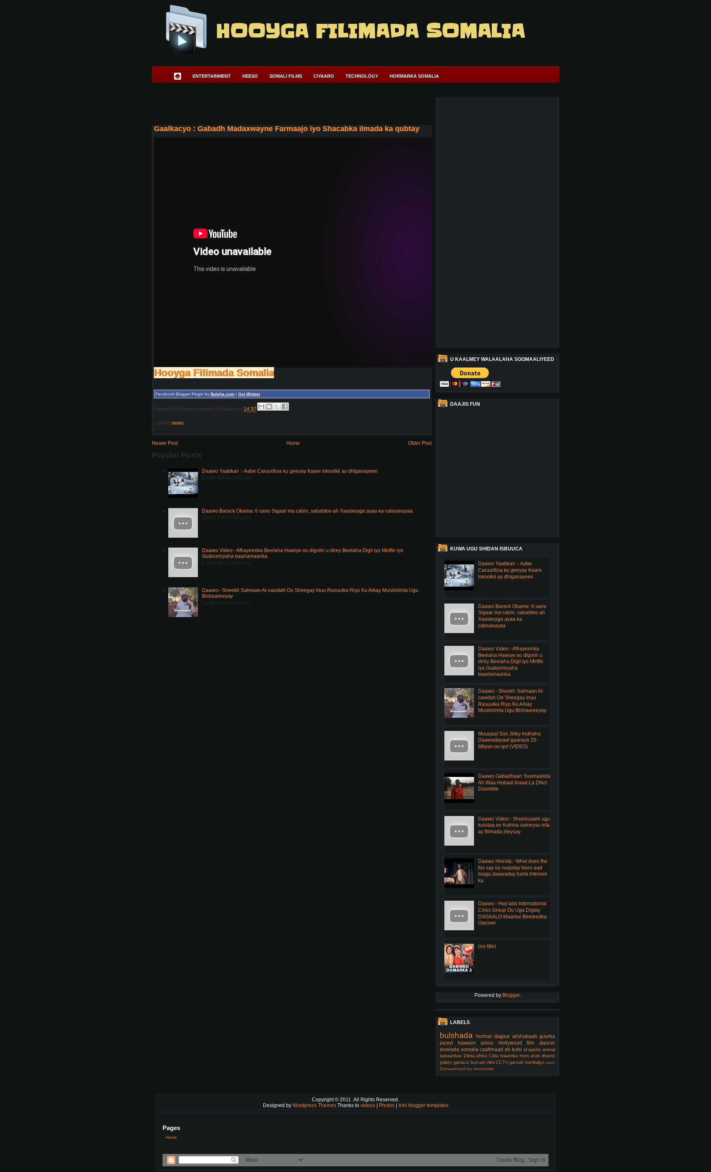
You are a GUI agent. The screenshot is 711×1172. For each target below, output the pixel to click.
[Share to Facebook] (285, 406)
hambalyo (534, 1062)
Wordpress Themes (315, 1105)
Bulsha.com (223, 394)
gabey (446, 1062)
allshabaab (524, 1036)
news (178, 423)
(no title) (487, 946)
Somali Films (286, 76)
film (530, 1043)
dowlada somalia (459, 1049)
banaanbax (451, 1055)
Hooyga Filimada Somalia (370, 31)
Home (293, 443)
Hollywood (510, 1043)
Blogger (511, 995)
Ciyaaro (324, 76)
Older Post (420, 443)
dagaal (502, 1036)
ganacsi (461, 1062)
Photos (387, 1105)
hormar (484, 1036)
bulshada (456, 1035)
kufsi (517, 1049)
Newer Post (165, 443)
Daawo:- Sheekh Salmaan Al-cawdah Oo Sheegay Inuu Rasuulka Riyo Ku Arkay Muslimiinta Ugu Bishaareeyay (512, 700)
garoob (516, 1062)
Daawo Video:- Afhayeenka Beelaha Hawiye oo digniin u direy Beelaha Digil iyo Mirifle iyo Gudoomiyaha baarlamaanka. (511, 661)
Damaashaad (452, 1068)
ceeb (550, 1062)
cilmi (490, 1062)
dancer (547, 1043)
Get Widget (249, 394)
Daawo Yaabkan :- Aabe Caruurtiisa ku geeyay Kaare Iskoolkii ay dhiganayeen (290, 471)
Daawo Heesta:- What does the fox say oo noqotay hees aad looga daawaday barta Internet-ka (513, 870)
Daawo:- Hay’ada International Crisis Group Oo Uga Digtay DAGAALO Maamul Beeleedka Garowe (512, 913)
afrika (481, 1055)
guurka (547, 1036)
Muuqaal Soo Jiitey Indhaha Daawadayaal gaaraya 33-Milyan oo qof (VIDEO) (509, 740)
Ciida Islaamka (503, 1055)
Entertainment (212, 76)
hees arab (530, 1055)
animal (548, 1049)
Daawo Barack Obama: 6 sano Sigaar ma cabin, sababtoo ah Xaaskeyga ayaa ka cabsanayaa (307, 511)
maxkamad (483, 1068)
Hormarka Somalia (414, 76)
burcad (478, 1062)
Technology (362, 76)
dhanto (548, 1055)
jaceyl (446, 1043)
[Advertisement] (301, 105)
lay (469, 1068)
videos (368, 1105)
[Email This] (261, 406)
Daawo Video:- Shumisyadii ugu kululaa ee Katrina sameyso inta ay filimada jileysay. (514, 825)
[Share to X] (277, 406)
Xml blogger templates (423, 1105)
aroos (487, 1043)
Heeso (250, 76)
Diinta (469, 1055)
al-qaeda (532, 1049)
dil (507, 1049)
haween (467, 1043)
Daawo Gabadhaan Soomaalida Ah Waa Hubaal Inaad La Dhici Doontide (514, 782)
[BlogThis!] (269, 406)
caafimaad (491, 1049)
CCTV (502, 1062)
